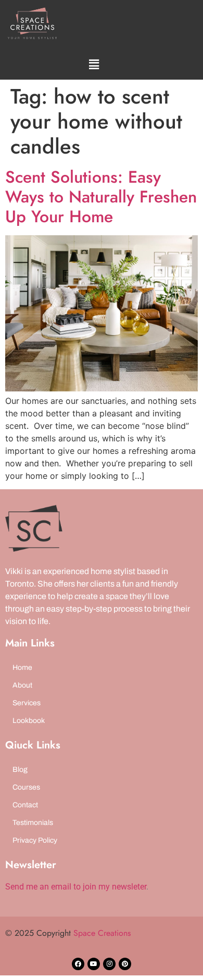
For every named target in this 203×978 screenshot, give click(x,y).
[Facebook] (78, 964)
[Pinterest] (125, 964)
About (22, 685)
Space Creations (102, 933)
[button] (94, 64)
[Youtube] (93, 964)
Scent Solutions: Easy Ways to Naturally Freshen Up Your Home (101, 197)
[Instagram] (109, 964)
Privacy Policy (34, 840)
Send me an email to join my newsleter (75, 887)
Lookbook (28, 721)
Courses (26, 787)
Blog (20, 769)
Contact (25, 805)
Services (26, 703)
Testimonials (32, 823)
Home (22, 667)
